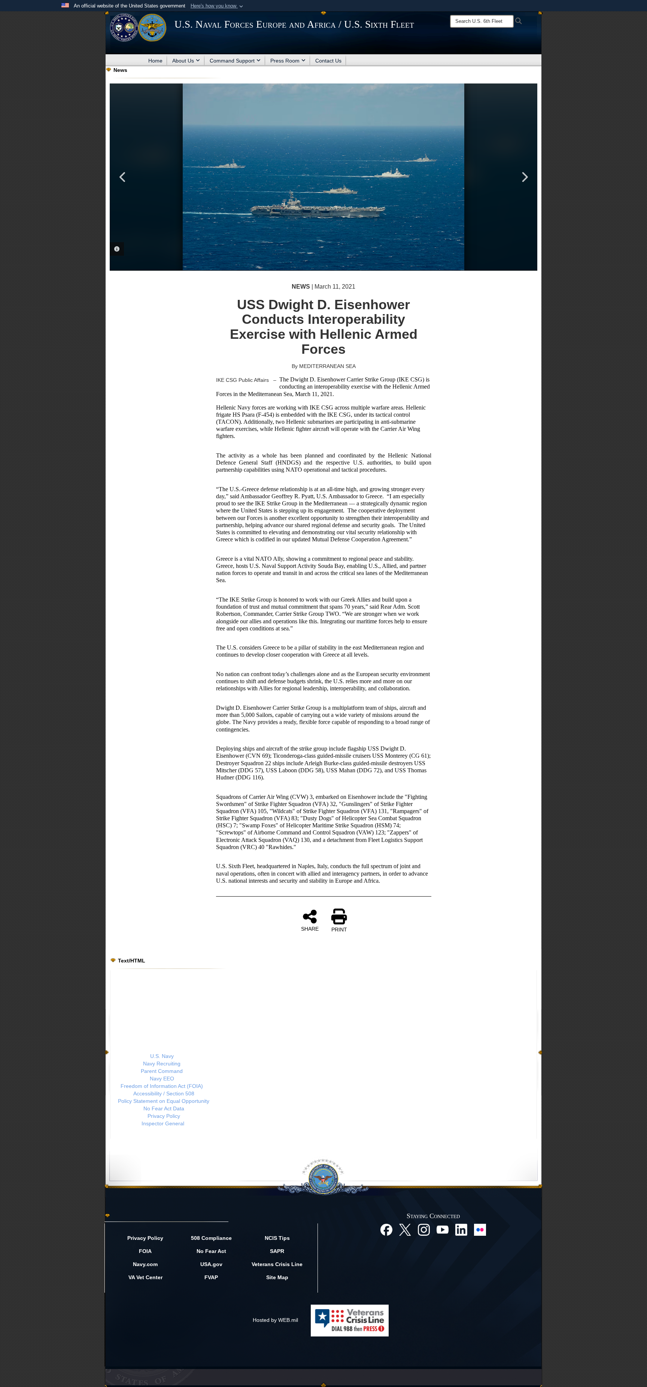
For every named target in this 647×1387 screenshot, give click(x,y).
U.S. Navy (162, 1056)
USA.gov (211, 1264)
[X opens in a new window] (405, 1229)
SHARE (310, 929)
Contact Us (328, 61)
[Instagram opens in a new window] (424, 1229)
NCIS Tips (277, 1238)
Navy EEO (162, 1079)
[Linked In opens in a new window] (461, 1229)
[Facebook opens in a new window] (386, 1229)
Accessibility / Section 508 (163, 1093)
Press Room (285, 61)
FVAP (211, 1277)
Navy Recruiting (161, 1064)
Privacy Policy (164, 1116)
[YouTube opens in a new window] (443, 1229)
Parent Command (162, 1071)
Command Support (232, 61)
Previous (122, 177)
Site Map (277, 1277)
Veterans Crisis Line (277, 1264)
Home (155, 61)
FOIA (145, 1251)
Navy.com (145, 1264)
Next (524, 177)
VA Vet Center (145, 1277)
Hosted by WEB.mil (275, 1320)
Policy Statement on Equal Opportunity (163, 1101)
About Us (183, 61)
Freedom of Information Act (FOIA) (162, 1086)
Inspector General (163, 1123)
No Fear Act (211, 1251)
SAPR (277, 1251)
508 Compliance (211, 1238)
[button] (217, 6)
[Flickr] (480, 1229)
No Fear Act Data (163, 1108)
